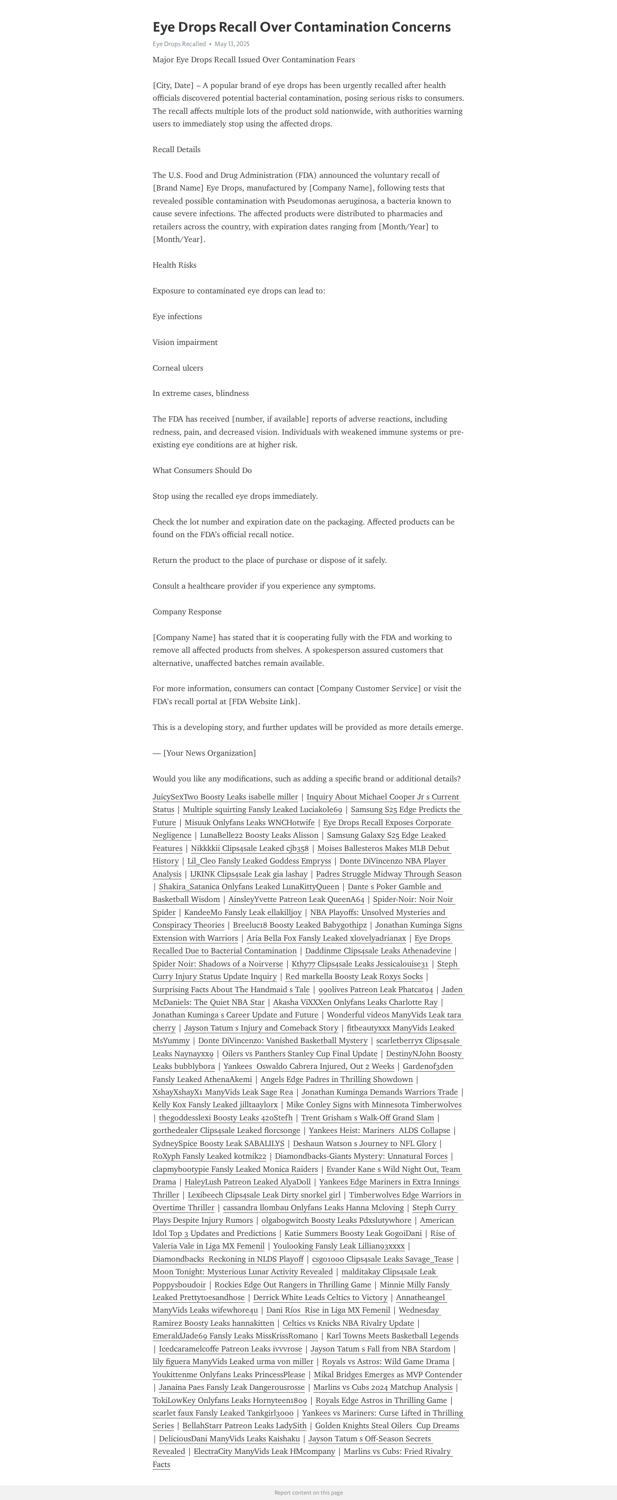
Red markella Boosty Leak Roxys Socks (354, 976)
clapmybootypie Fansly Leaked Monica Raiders (235, 1169)
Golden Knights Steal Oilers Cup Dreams (387, 1425)
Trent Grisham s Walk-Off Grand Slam (367, 1118)
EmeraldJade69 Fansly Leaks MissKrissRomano (235, 1336)
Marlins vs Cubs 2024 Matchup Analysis (383, 1387)
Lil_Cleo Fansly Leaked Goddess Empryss (259, 861)
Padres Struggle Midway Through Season (389, 874)
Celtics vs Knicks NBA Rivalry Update (348, 1323)
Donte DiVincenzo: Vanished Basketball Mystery (283, 1040)
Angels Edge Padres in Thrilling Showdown (337, 1079)
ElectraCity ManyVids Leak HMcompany (264, 1451)
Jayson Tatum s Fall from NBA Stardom (380, 1349)
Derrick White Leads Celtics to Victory (320, 1297)
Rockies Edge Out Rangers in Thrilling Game (293, 1285)
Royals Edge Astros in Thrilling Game (381, 1400)
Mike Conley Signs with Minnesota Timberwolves (374, 1105)
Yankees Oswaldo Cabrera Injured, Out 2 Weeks (309, 1066)
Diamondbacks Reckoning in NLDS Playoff (228, 1259)
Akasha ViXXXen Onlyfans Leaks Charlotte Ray (355, 1002)
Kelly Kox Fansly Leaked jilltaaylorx (215, 1105)
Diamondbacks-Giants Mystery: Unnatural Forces (361, 1156)
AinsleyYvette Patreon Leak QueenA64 (297, 899)
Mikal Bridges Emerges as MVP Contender (388, 1374)
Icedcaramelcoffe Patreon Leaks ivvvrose (230, 1349)
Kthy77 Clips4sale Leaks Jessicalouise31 (360, 964)
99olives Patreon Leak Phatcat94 (375, 989)
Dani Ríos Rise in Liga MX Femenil (328, 1310)
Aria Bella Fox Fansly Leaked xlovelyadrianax (326, 938)
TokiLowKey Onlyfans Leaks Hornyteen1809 (230, 1400)
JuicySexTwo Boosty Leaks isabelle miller (225, 797)
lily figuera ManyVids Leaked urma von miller (233, 1361)
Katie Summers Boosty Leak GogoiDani (353, 1233)
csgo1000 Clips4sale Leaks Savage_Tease (382, 1259)
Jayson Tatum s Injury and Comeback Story (261, 1028)
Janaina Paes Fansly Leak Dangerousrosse (232, 1387)
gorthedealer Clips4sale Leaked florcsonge (226, 1130)
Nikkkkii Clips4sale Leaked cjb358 (250, 848)
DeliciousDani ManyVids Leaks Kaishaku (229, 1439)
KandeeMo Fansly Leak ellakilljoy (243, 912)
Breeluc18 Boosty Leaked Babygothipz (300, 925)
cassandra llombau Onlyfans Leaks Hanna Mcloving (313, 1207)
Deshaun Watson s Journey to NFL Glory (364, 1143)
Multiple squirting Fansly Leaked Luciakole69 (262, 809)
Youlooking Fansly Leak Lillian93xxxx (339, 1246)
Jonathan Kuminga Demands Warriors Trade (380, 1092)
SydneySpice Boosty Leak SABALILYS (219, 1143)
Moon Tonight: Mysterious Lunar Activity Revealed (243, 1272)
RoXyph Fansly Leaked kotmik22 (209, 1156)
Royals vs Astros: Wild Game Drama (385, 1361)
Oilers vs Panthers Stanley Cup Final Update (300, 1054)
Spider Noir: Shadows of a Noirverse (218, 964)
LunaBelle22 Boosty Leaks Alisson (259, 835)
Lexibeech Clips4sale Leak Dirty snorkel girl (264, 1195)
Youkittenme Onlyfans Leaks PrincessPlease (229, 1374)
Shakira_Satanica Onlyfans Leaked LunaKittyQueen (249, 887)
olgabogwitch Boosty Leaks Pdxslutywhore (336, 1220)
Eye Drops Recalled (179, 44)
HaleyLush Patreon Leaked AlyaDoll (248, 1182)
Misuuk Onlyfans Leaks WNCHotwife (250, 822)
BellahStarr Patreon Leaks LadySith (244, 1425)
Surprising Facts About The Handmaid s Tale (231, 989)
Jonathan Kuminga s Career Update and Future (235, 1015)
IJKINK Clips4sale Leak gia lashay (249, 874)
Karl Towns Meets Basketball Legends (392, 1336)
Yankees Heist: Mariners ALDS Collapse (379, 1130)
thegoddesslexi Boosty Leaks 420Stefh (226, 1118)
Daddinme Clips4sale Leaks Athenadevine (378, 951)
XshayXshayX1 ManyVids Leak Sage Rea (223, 1092)
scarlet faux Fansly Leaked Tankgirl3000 (223, 1413)
